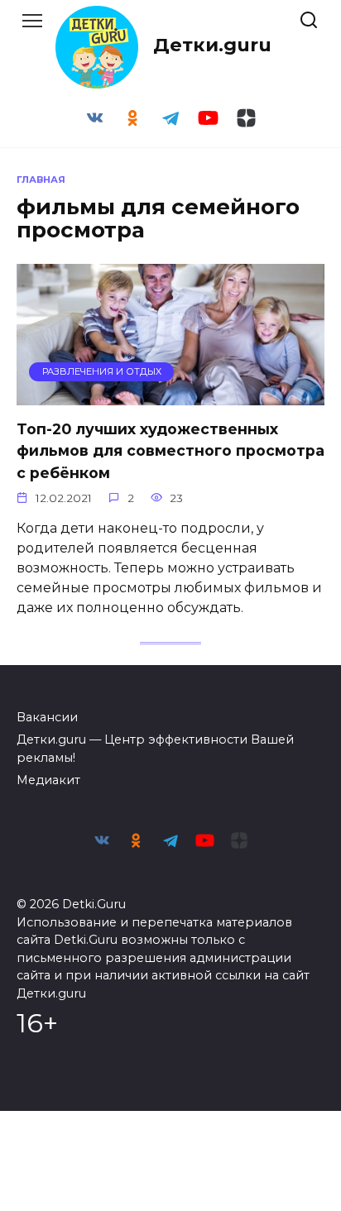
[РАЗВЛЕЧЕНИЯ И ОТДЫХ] (170, 395)
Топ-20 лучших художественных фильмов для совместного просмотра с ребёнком (170, 450)
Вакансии (47, 717)
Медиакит (48, 780)
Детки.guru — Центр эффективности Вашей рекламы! (155, 748)
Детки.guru (212, 44)
